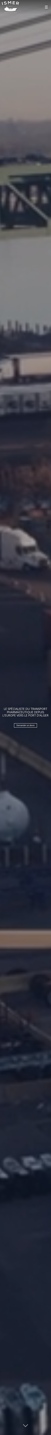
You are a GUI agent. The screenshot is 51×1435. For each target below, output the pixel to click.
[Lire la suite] (25, 1426)
